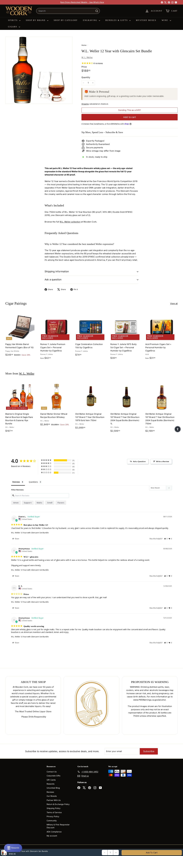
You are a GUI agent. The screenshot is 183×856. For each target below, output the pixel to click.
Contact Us (52, 771)
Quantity (85, 77)
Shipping (85, 104)
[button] (165, 539)
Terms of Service (54, 812)
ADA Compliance (54, 832)
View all (174, 303)
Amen (16, 502)
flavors (60, 502)
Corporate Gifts (53, 776)
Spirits (13, 20)
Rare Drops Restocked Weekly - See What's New (82, 2)
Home (84, 45)
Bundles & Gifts (117, 20)
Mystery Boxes (146, 20)
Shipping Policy (53, 808)
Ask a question (53, 279)
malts (39, 502)
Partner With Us (54, 800)
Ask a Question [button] (139, 461)
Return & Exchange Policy (58, 804)
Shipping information (57, 271)
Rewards (50, 784)
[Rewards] (13, 848)
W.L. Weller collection (70, 221)
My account (52, 836)
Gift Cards (51, 780)
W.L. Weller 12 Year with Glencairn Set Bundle (30, 532)
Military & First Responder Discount (58, 826)
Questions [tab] (33, 482)
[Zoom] (38, 70)
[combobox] (68, 11)
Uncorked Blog (53, 788)
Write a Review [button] (162, 461)
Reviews (50, 792)
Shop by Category (66, 20)
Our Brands (52, 796)
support (28, 502)
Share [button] (16, 539)
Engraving (90, 20)
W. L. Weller (87, 57)
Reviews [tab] (16, 482)
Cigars (13, 27)
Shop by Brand (36, 20)
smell (49, 502)
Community (52, 820)
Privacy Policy (53, 816)
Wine (165, 20)
